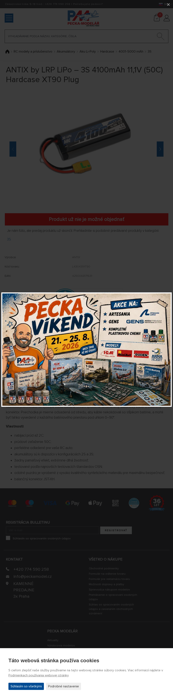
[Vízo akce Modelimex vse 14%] (86, 349)
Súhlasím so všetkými (26, 686)
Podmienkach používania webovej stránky (38, 675)
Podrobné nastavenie (63, 686)
